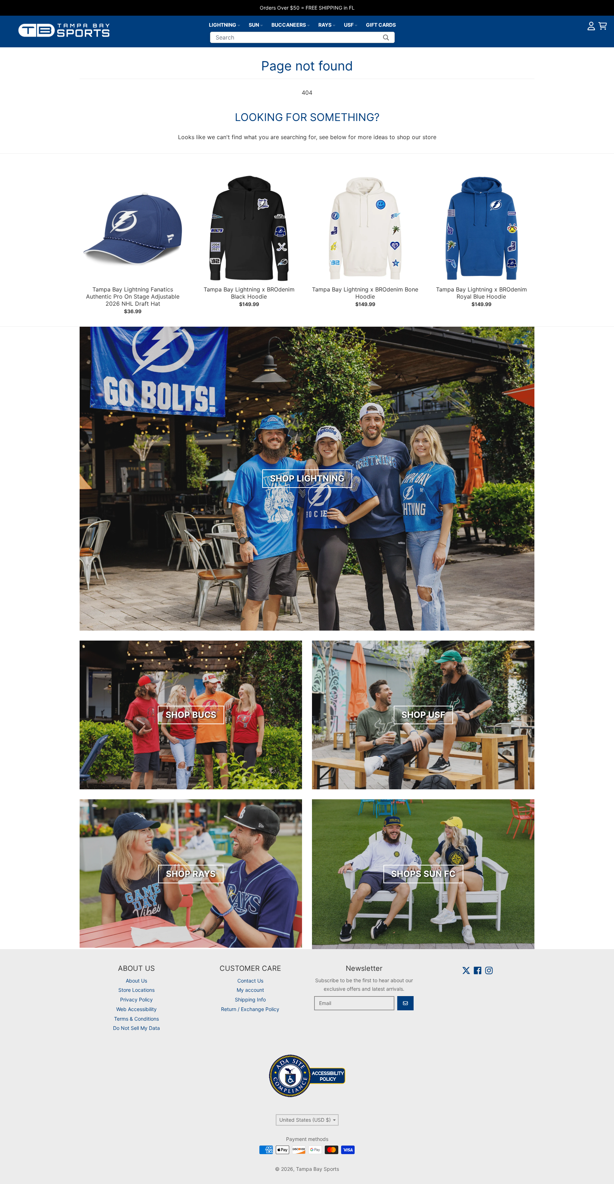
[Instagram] (489, 970)
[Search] (386, 37)
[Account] (591, 26)
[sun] (261, 24)
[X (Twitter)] (466, 970)
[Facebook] (477, 970)
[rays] (334, 24)
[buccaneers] (308, 24)
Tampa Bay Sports (317, 1169)
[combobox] (302, 37)
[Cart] (602, 26)
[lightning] (238, 24)
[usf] (356, 24)
